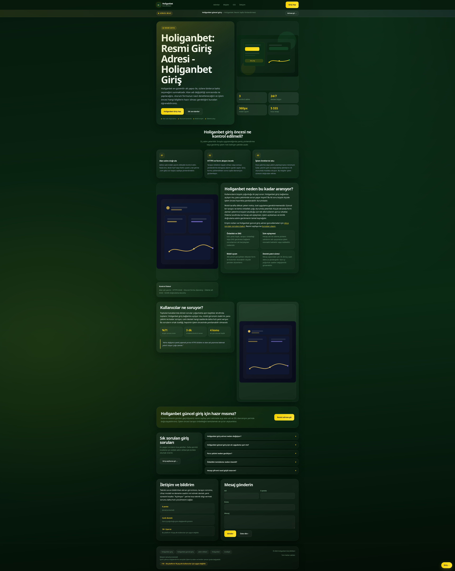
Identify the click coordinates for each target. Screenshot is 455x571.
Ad (225, 491)
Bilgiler (226, 5)
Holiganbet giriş (167, 552)
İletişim (242, 5)
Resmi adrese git (284, 417)
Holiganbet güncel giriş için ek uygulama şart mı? (228, 445)
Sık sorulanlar (194, 111)
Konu (226, 502)
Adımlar (216, 5)
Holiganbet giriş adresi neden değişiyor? (224, 436)
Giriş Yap (292, 5)
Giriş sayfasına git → (170, 461)
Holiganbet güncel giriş (185, 552)
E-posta (263, 491)
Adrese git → (292, 13)
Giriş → (447, 565)
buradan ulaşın (268, 226)
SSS (234, 5)
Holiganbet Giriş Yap (172, 111)
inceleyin (227, 552)
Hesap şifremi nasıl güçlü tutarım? (221, 470)
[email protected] (168, 510)
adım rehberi (202, 552)
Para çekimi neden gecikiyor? (219, 453)
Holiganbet (216, 552)
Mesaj (226, 513)
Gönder (230, 533)
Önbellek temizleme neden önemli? (222, 462)
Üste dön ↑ (244, 533)
